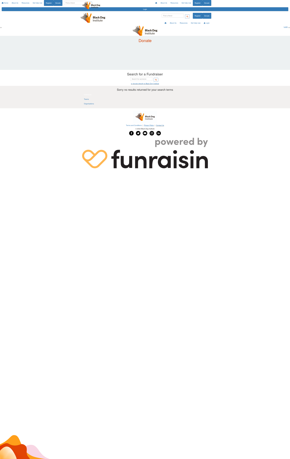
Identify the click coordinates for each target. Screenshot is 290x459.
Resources (174, 3)
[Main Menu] (1, 27)
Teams (86, 99)
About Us (164, 3)
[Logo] (91, 5)
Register (198, 3)
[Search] (187, 16)
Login (207, 23)
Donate (206, 3)
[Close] (289, 27)
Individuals (88, 94)
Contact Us (160, 125)
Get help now (186, 3)
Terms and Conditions (134, 125)
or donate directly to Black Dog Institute (145, 83)
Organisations (89, 104)
